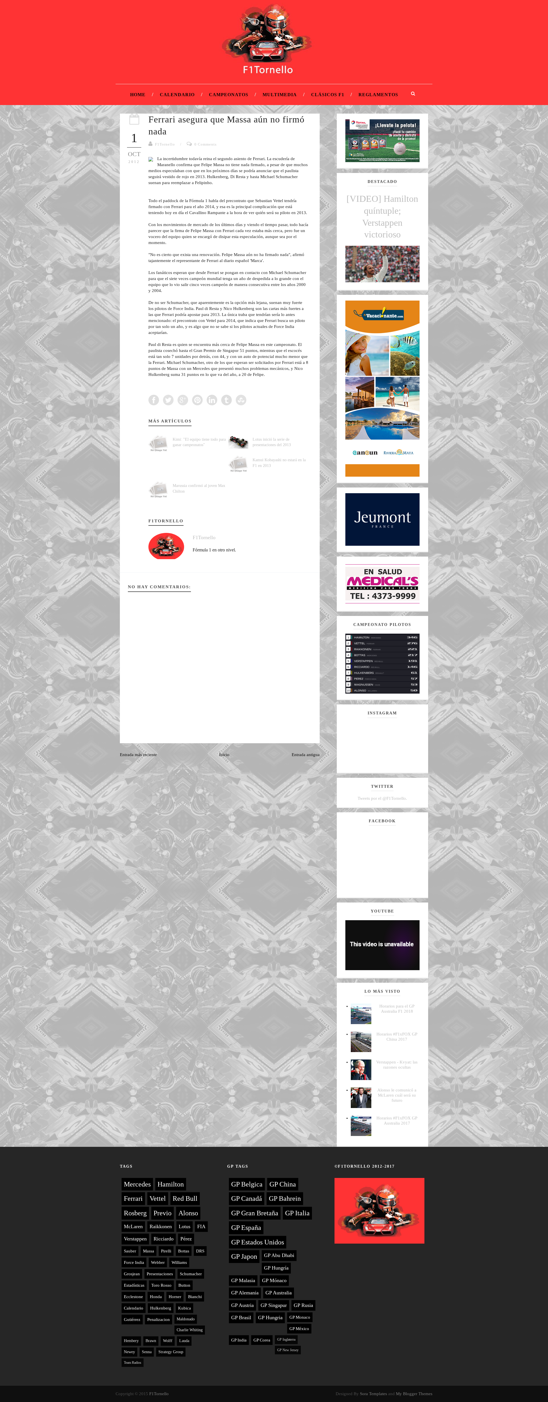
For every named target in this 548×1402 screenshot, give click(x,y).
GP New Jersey (288, 1350)
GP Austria (242, 1305)
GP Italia (297, 1213)
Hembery (131, 1341)
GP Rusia (303, 1305)
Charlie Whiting (190, 1330)
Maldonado (186, 1319)
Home (138, 94)
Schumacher (191, 1274)
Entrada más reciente (138, 754)
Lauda (184, 1341)
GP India (239, 1340)
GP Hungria (270, 1317)
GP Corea (261, 1340)
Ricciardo (164, 1239)
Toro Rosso (161, 1285)
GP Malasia (243, 1280)
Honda (156, 1296)
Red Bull (185, 1198)
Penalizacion (158, 1319)
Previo (163, 1213)
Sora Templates (373, 1393)
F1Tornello (165, 144)
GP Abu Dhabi (279, 1255)
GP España (246, 1227)
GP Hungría (276, 1268)
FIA (201, 1226)
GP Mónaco (274, 1280)
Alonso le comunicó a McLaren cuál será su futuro (396, 1095)
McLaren (133, 1226)
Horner (175, 1296)
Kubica (184, 1308)
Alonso (188, 1213)
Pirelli (166, 1251)
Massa (148, 1251)
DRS (200, 1251)
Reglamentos (378, 94)
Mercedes (137, 1184)
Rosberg (135, 1213)
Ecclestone (133, 1296)
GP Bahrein (285, 1198)
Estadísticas (134, 1285)
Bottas (183, 1251)
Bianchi (195, 1296)
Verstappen (135, 1239)
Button (184, 1285)
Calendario (177, 94)
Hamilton (171, 1184)
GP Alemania (245, 1293)
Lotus (184, 1226)
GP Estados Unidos (257, 1242)
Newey (129, 1352)
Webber (158, 1262)
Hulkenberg (160, 1308)
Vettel (158, 1198)
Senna (147, 1352)
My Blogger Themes (414, 1393)
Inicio (224, 754)
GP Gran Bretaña (254, 1213)
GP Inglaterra (286, 1339)
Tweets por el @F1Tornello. (382, 798)
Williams (179, 1262)
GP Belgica (247, 1184)
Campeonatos (228, 94)
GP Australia (278, 1293)
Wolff (167, 1341)
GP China (282, 1184)
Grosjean (132, 1274)
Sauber (130, 1251)
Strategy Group (170, 1352)
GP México (299, 1328)
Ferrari (133, 1198)
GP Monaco (299, 1317)
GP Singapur (274, 1305)
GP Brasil (241, 1317)
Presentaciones (160, 1274)
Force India (134, 1262)
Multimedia (280, 94)
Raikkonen (161, 1226)
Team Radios (132, 1363)
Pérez (186, 1239)
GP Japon (244, 1256)
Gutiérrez (132, 1319)
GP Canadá (246, 1198)
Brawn (151, 1341)
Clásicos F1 (327, 94)
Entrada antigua (306, 754)
